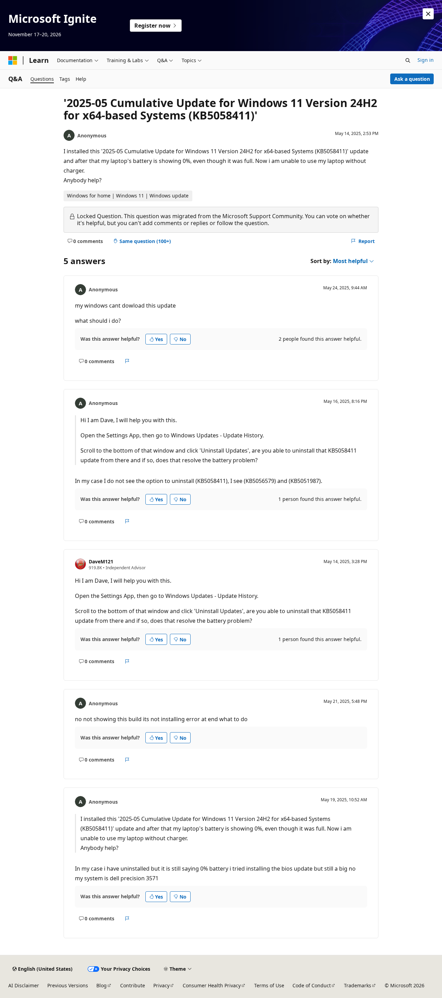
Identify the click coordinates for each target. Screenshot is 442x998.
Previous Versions (67, 985)
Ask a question (412, 79)
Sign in (425, 60)
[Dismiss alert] (428, 13)
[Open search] (408, 60)
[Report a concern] (127, 361)
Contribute (132, 985)
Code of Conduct (311, 985)
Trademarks (357, 985)
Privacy (161, 985)
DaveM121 (101, 561)
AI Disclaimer (23, 985)
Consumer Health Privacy (212, 985)
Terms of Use (269, 985)
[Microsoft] (12, 60)
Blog (101, 985)
